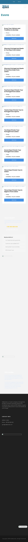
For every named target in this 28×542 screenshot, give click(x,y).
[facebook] (7, 1)
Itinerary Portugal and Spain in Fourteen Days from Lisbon (14, 70)
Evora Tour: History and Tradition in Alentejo (12, 29)
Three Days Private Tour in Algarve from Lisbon (13, 191)
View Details (14, 38)
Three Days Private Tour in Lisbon (13, 170)
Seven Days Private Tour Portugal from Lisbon (12, 151)
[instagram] (9, 1)
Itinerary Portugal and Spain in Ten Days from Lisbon (14, 49)
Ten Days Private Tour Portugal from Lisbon (11, 130)
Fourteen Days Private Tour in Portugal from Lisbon (13, 90)
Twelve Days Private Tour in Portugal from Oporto (13, 110)
